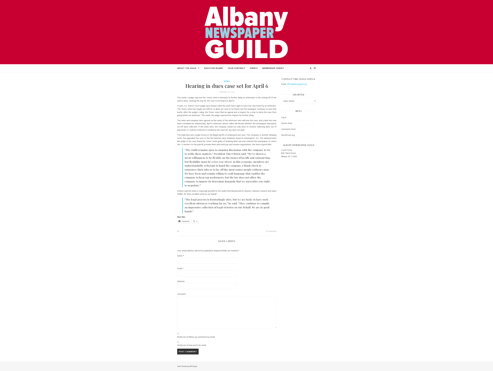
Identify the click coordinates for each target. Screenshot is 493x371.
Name (180, 255)
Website (181, 281)
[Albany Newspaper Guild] (246, 32)
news (227, 81)
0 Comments (271, 231)
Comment (181, 294)
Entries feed (286, 123)
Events (254, 68)
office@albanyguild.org (297, 84)
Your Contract (236, 68)
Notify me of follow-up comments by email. (196, 337)
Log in (283, 117)
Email (180, 268)
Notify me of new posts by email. (191, 345)
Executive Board (213, 68)
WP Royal (193, 366)
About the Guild (186, 68)
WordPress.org (288, 135)
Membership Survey (273, 68)
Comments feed (288, 129)
